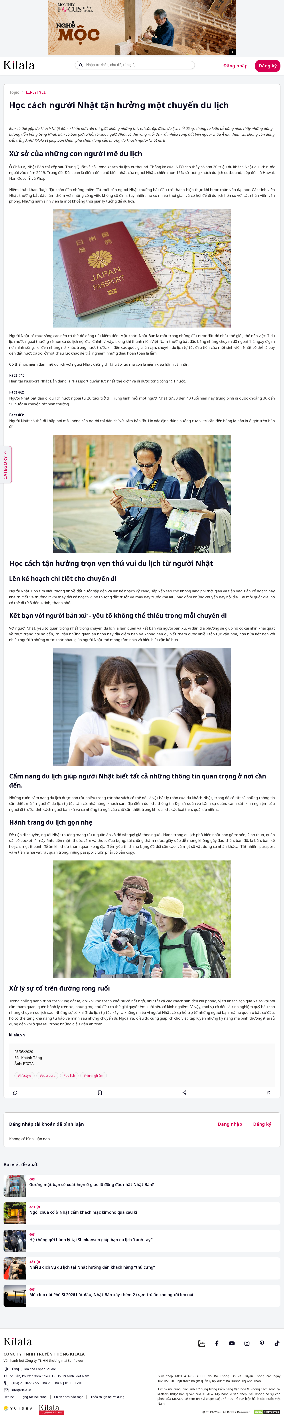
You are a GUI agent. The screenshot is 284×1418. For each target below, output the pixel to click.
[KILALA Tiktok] (277, 1342)
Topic (14, 92)
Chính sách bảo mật (68, 1397)
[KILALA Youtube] (232, 1342)
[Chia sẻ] (184, 1092)
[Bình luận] (15, 1092)
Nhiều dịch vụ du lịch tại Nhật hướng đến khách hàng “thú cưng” (92, 1267)
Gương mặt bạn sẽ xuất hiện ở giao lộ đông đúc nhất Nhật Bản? (91, 1184)
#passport (47, 1075)
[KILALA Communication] (51, 1410)
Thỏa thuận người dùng (107, 1397)
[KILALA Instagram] (247, 1342)
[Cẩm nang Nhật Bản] (71, 1341)
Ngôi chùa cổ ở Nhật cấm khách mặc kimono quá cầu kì (83, 1212)
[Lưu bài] (100, 1092)
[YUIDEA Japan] (18, 1409)
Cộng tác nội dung (33, 1397)
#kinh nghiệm (93, 1075)
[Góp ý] (268, 1092)
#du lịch (69, 1075)
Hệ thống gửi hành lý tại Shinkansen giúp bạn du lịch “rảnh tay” (90, 1239)
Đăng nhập (235, 66)
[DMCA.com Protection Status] (267, 1412)
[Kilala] (19, 65)
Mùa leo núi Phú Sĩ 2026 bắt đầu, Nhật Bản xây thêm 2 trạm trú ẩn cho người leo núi (111, 1294)
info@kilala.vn (21, 1390)
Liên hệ (9, 1397)
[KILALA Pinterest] (262, 1342)
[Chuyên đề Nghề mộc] (142, 27)
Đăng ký (268, 66)
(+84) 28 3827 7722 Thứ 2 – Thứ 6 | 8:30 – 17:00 (47, 1383)
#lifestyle (24, 1075)
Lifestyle (36, 92)
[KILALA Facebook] (201, 1342)
